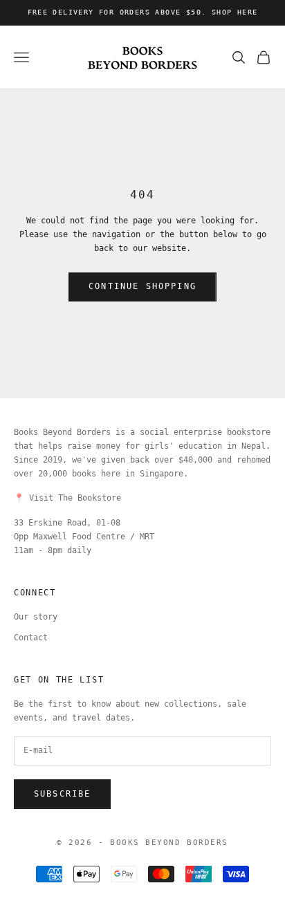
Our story (35, 617)
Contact (31, 637)
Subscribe (62, 794)
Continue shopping (142, 286)
